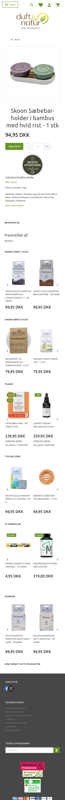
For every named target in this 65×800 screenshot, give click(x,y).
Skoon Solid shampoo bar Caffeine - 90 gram (46, 293)
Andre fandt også (16, 251)
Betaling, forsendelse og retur (18, 715)
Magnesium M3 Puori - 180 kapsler (45, 565)
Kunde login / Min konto (15, 708)
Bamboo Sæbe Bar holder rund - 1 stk (45, 497)
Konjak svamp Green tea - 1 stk (45, 360)
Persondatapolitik (13, 730)
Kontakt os (10, 719)
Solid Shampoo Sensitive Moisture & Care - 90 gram (17, 638)
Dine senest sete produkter (22, 664)
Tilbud (9, 384)
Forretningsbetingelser (15, 723)
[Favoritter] (40, 5)
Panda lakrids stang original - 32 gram (17, 565)
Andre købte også (16, 319)
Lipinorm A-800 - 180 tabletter (16, 425)
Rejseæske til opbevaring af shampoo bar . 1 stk (17, 362)
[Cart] (58, 5)
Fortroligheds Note (14, 712)
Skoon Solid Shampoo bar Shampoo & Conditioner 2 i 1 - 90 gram (18, 296)
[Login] (49, 5)
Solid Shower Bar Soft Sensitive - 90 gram (44, 638)
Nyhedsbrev (10, 726)
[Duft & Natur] (32, 21)
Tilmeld (56, 750)
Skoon (13, 182)
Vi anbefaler (13, 524)
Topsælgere (13, 456)
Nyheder (10, 596)
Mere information (14, 205)
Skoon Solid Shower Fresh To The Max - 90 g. (17, 498)
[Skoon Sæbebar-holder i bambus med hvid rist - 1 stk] (32, 73)
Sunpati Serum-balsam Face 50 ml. (44, 425)
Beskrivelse (12, 222)
